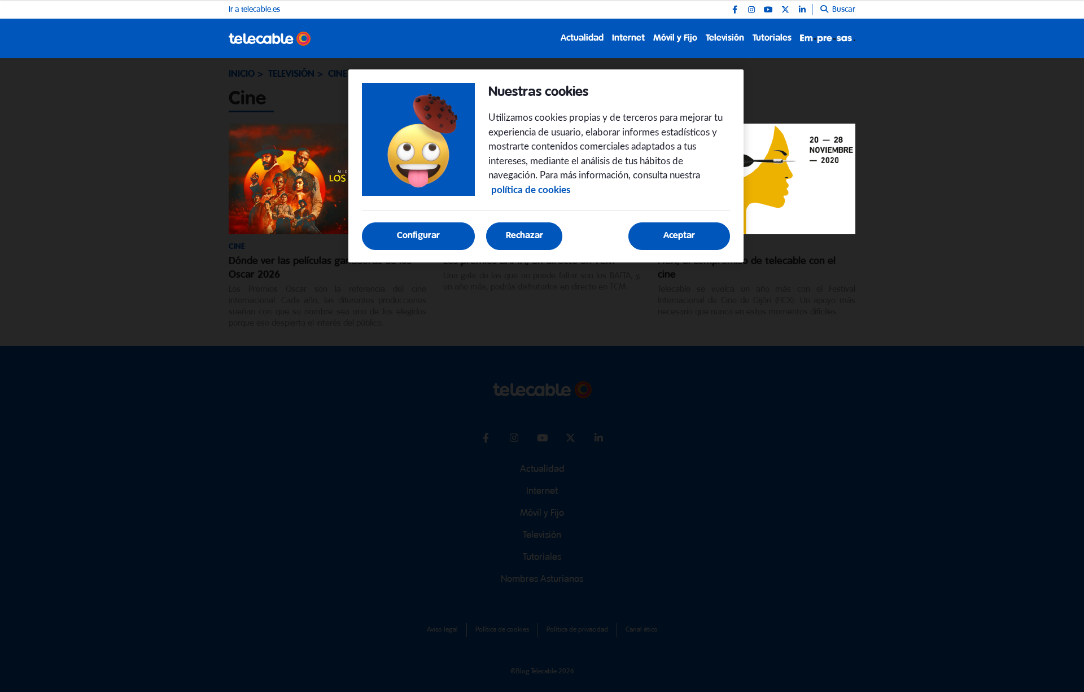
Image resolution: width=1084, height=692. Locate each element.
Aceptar (679, 235)
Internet (628, 38)
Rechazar (524, 235)
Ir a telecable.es (254, 10)
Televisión (725, 38)
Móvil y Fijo (675, 38)
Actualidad (582, 38)
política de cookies (530, 190)
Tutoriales (772, 38)
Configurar (418, 235)
